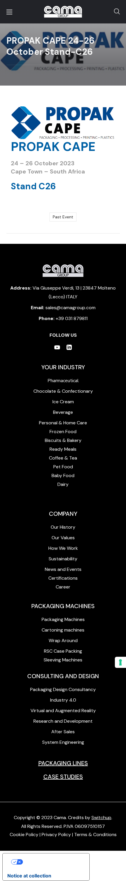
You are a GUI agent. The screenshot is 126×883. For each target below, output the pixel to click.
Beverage (63, 412)
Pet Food (63, 467)
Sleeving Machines (63, 660)
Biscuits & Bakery (63, 440)
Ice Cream (63, 402)
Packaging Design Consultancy (63, 689)
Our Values (63, 538)
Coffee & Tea (63, 458)
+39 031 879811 (72, 318)
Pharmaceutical (63, 380)
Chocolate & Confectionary (63, 391)
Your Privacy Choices (52, 862)
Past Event (63, 217)
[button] (117, 11)
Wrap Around (63, 640)
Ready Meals (63, 449)
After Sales (63, 732)
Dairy (63, 484)
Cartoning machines (63, 630)
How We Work (63, 548)
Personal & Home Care (63, 423)
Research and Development (63, 721)
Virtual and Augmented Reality (63, 710)
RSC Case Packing (63, 651)
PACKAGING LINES (63, 763)
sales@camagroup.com (70, 307)
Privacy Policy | (58, 834)
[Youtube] (57, 347)
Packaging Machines (63, 619)
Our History (63, 527)
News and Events (63, 569)
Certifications (63, 578)
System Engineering (63, 742)
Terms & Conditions (95, 834)
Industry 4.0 (63, 700)
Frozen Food (63, 431)
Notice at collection (29, 876)
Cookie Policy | (26, 834)
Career (63, 587)
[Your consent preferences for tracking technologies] (120, 662)
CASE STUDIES (63, 777)
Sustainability (63, 559)
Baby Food (63, 475)
